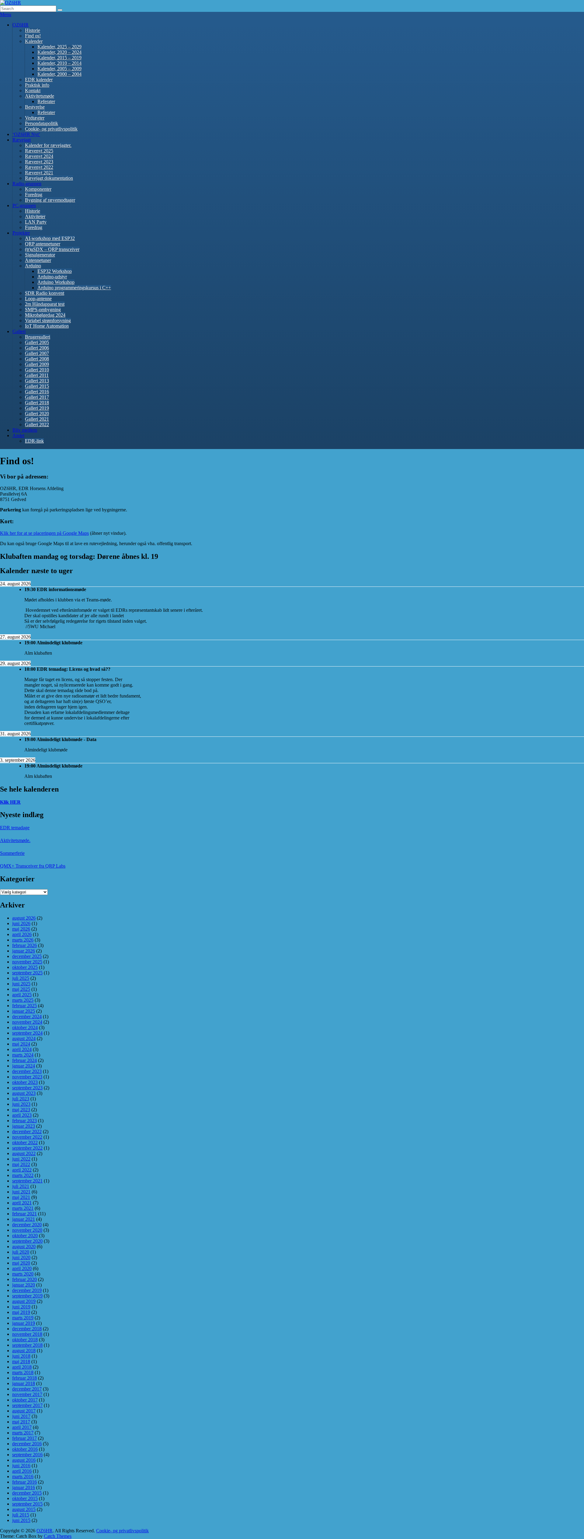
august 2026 (24, 918)
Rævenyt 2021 (39, 172)
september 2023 (27, 1087)
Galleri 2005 (37, 342)
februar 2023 (24, 1120)
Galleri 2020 (37, 413)
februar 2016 (24, 1482)
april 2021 (22, 1202)
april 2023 (22, 1115)
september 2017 (27, 1405)
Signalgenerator (40, 254)
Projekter (21, 232)
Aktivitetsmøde (39, 96)
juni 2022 (21, 1158)
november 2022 (27, 1137)
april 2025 (22, 994)
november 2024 (27, 1022)
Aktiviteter (35, 216)
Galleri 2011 (37, 375)
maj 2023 (21, 1109)
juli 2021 (20, 1186)
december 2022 (27, 1131)
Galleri (19, 331)
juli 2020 (20, 1252)
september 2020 (27, 1241)
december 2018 (27, 1328)
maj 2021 (21, 1197)
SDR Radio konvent (44, 293)
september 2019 (27, 1295)
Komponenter (38, 189)
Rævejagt (21, 139)
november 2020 (27, 1230)
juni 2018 (21, 1356)
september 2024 (27, 1033)
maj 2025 (21, 989)
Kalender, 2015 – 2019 (59, 57)
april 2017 (22, 1427)
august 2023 (24, 1093)
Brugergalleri (37, 336)
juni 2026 (21, 923)
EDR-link (34, 441)
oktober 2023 (25, 1082)
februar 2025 (24, 1005)
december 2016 (27, 1443)
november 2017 (27, 1394)
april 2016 (22, 1471)
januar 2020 (23, 1284)
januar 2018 (23, 1383)
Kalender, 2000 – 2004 (59, 74)
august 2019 (24, 1301)
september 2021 (27, 1180)
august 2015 (24, 1509)
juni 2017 (21, 1416)
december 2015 (27, 1492)
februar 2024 (24, 1060)
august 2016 (24, 1460)
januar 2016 (23, 1487)
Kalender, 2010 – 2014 (59, 63)
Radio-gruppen (26, 183)
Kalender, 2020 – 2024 (59, 52)
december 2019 (27, 1290)
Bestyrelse (35, 107)
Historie (32, 30)
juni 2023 (21, 1104)
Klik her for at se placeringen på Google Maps (44, 533)
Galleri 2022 (37, 424)
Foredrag (33, 194)
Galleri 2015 (37, 386)
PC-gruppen (24, 205)
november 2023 (27, 1076)
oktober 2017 (25, 1399)
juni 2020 (21, 1257)
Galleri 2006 (37, 347)
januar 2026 (23, 950)
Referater (46, 101)
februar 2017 (24, 1438)
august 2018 (24, 1350)
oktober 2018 (25, 1339)
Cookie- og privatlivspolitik (51, 128)
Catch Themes (57, 1536)
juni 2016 (21, 1465)
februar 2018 (24, 1378)
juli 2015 (20, 1514)
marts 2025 (22, 1000)
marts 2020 (22, 1273)
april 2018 (22, 1367)
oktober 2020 (25, 1235)
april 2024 (22, 1049)
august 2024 (24, 1038)
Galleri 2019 (37, 408)
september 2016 (27, 1454)
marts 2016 (22, 1476)
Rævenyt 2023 (39, 161)
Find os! (33, 35)
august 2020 (24, 1246)
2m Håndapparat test (44, 304)
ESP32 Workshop (54, 271)
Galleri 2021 (37, 419)
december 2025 (27, 956)
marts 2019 (22, 1317)
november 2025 (27, 961)
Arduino (33, 265)
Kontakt (32, 90)
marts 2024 (22, 1054)
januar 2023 (23, 1126)
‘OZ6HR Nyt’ (26, 134)
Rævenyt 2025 (39, 150)
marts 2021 (22, 1208)
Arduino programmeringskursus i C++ (74, 287)
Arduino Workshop (56, 282)
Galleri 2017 (37, 397)
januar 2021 (23, 1219)
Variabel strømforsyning (48, 320)
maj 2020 (21, 1263)
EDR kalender (39, 79)
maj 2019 (21, 1312)
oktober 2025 (25, 967)
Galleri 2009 (37, 364)
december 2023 (27, 1071)
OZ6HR (20, 24)
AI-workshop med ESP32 (50, 238)
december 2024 (27, 1016)
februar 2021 (24, 1213)
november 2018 (27, 1334)
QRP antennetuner (42, 243)
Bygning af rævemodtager (50, 200)
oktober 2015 (25, 1498)
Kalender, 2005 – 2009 (59, 68)
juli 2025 (20, 978)
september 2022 (27, 1148)
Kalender (34, 41)
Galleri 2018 (37, 402)
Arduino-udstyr (52, 276)
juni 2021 (21, 1191)
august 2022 (24, 1153)
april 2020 (22, 1268)
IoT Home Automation (47, 326)
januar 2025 (23, 1011)
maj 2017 (21, 1421)
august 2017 (24, 1410)
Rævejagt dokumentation (49, 178)
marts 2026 (22, 939)
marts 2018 (22, 1372)
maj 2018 (21, 1361)
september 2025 (27, 972)
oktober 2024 (25, 1027)
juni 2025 (21, 983)
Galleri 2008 (37, 358)
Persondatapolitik (41, 123)
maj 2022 (21, 1164)
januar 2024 (23, 1065)
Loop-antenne (38, 298)
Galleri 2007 (37, 353)
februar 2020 (24, 1279)
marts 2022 (22, 1175)
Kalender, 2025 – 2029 (59, 46)
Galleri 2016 (37, 391)
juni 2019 (21, 1306)
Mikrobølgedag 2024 (45, 315)
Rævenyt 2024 (39, 156)
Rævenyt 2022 (39, 167)
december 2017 (27, 1388)
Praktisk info (37, 85)
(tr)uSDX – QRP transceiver (52, 249)
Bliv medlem (24, 430)
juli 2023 (20, 1098)
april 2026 (22, 934)
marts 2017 (22, 1432)
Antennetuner (38, 260)
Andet (18, 435)
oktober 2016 (25, 1449)
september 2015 (27, 1503)
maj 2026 (21, 928)
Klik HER (10, 802)
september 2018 (27, 1345)
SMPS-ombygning (43, 309)
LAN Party (36, 222)
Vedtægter (34, 117)
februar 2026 (24, 945)
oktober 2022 (25, 1142)
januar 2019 (23, 1323)
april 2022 (22, 1169)
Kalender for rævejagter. (48, 145)
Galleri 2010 (37, 369)
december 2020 (27, 1224)
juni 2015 (21, 1520)
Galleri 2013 (37, 380)
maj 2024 (21, 1043)
